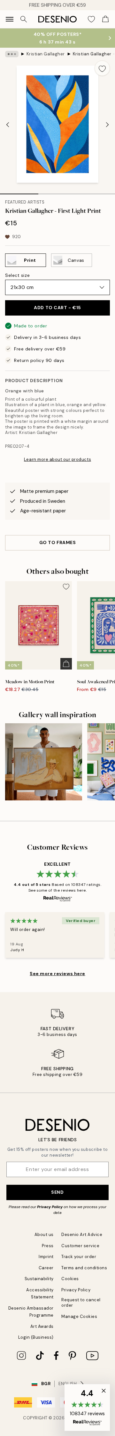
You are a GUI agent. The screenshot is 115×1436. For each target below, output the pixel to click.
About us (44, 1234)
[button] (87, 1407)
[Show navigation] (10, 19)
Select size (17, 275)
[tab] (19, 191)
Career (46, 1268)
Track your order (78, 1256)
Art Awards (42, 1326)
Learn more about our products (57, 459)
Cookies (70, 1278)
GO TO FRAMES (57, 542)
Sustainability (39, 1278)
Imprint (46, 1256)
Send (57, 1192)
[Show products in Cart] (105, 19)
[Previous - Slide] (8, 125)
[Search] (24, 19)
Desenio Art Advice (81, 1234)
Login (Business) (36, 1337)
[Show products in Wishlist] (91, 19)
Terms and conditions (84, 1268)
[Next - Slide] (107, 125)
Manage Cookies (79, 1316)
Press (48, 1245)
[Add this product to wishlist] (102, 68)
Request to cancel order (81, 1302)
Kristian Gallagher (46, 54)
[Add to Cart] (66, 664)
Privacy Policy (50, 1206)
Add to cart (57, 307)
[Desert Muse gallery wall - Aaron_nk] (43, 761)
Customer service (80, 1245)
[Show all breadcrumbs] (12, 54)
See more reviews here (57, 973)
